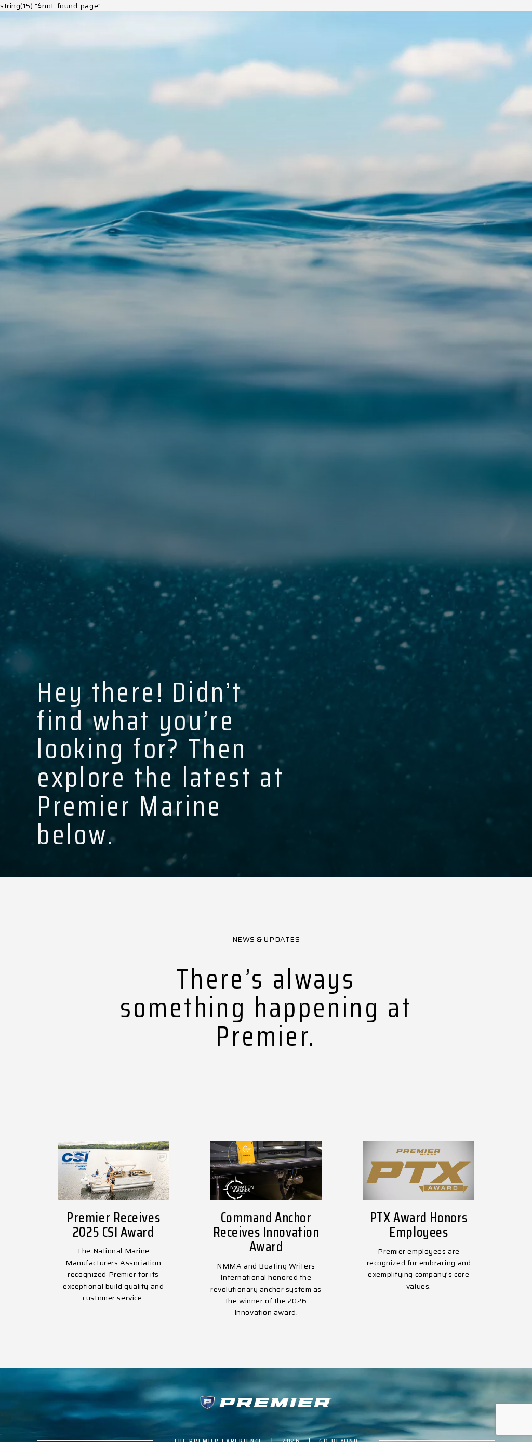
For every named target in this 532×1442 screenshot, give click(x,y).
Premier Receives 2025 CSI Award (113, 1224)
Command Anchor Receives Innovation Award (266, 1232)
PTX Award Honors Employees (419, 1224)
